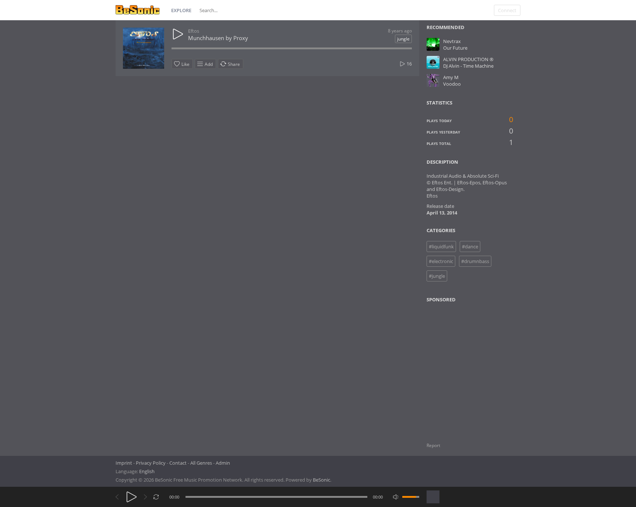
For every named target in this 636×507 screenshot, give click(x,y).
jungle (403, 39)
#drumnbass (475, 261)
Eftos (193, 31)
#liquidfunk (441, 246)
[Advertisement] (462, 368)
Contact (178, 463)
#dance (470, 246)
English (147, 471)
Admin (223, 463)
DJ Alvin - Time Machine (468, 66)
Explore (181, 10)
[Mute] (396, 496)
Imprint (124, 463)
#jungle (437, 276)
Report (433, 445)
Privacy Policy (151, 463)
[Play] (131, 496)
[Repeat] (156, 496)
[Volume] (410, 497)
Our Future (455, 48)
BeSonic (321, 479)
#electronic (441, 261)
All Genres (201, 463)
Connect (507, 10)
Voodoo (452, 84)
